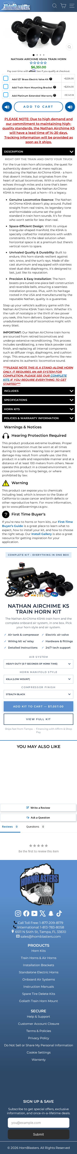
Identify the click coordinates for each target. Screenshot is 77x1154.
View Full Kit (38, 719)
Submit (38, 1134)
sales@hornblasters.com (41, 936)
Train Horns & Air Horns (38, 958)
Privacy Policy (38, 1038)
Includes (11, 390)
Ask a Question (40, 817)
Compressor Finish (38, 687)
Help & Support (38, 1016)
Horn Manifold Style (38, 672)
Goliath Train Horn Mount (38, 1001)
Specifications (15, 399)
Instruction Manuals (38, 987)
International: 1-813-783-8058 (40, 927)
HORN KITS (12, 409)
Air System (38, 656)
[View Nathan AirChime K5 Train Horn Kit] (38, 580)
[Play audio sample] (7, 107)
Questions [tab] (32, 826)
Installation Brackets (38, 965)
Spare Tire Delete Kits (38, 994)
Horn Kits (38, 951)
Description (13, 151)
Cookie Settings (39, 1052)
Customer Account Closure (38, 1024)
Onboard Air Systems (38, 979)
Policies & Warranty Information (31, 418)
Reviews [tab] (7, 826)
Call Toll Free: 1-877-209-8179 (40, 923)
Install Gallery (41, 534)
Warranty (39, 1060)
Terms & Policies (38, 1031)
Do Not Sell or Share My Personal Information (38, 1045)
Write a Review (40, 808)
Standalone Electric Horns (38, 972)
